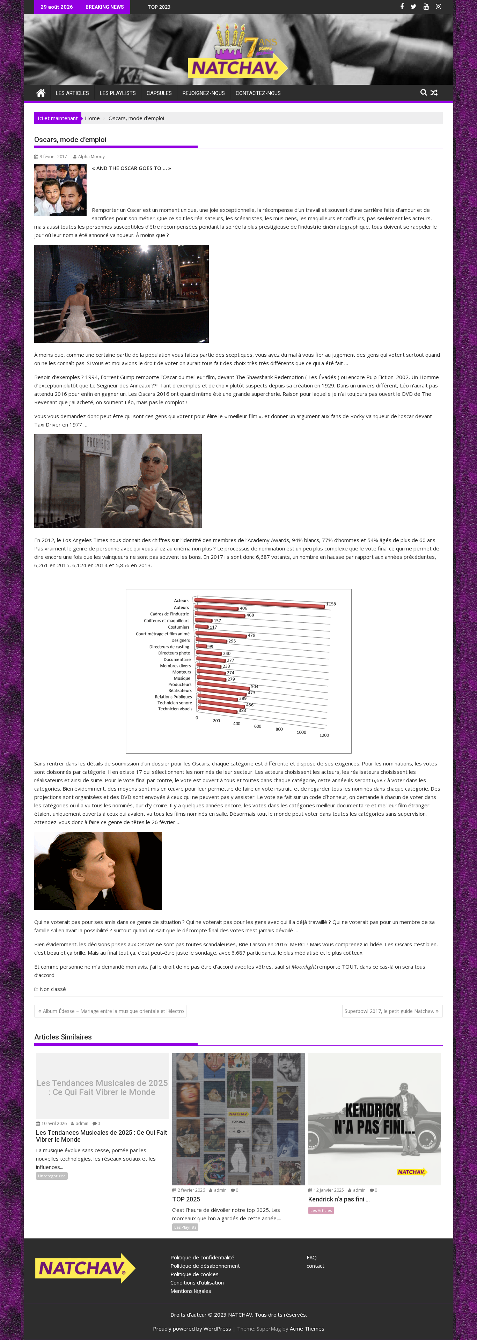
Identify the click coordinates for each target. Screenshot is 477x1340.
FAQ (312, 1257)
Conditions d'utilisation (197, 1282)
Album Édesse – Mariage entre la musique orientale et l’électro (113, 1011)
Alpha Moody (91, 157)
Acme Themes (307, 1328)
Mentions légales (190, 1290)
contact (315, 1265)
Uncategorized (52, 1175)
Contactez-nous (258, 93)
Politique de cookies (194, 1274)
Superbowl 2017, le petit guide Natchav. (389, 1011)
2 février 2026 (191, 1190)
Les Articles (72, 93)
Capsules (159, 93)
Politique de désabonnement (205, 1265)
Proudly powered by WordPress (192, 1328)
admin (81, 1123)
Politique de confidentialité (202, 1257)
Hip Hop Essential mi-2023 (202, 6)
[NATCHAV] (41, 92)
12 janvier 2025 (328, 1190)
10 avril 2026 (54, 1123)
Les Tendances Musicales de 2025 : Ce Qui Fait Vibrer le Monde (102, 1088)
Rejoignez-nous (204, 93)
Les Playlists (118, 93)
